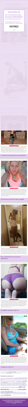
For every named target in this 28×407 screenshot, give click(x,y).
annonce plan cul (10, 378)
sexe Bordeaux (18, 392)
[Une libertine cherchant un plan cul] (14, 281)
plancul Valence (16, 387)
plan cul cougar (21, 381)
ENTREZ (14, 26)
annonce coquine (4, 378)
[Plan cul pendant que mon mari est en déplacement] (14, 226)
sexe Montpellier (20, 393)
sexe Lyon (10, 393)
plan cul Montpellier (7, 385)
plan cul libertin (22, 382)
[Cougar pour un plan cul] (14, 335)
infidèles (20, 378)
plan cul (2, 379)
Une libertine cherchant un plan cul (10, 310)
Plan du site (14, 403)
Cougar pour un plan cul (7, 367)
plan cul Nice (22, 385)
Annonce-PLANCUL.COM (8, 400)
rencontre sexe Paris (15, 389)
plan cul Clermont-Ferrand (7, 381)
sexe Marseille (15, 393)
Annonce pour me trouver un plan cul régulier (12, 199)
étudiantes (8, 395)
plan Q (10, 389)
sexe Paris (2, 395)
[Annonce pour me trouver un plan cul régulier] (14, 174)
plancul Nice (18, 385)
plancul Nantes (13, 385)
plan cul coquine (15, 381)
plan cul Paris (5, 387)
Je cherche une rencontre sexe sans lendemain (13, 155)
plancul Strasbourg (11, 387)
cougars (16, 378)
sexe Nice (25, 393)
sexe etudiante (6, 393)
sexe (14, 392)
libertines (24, 378)
